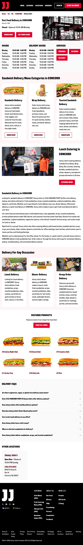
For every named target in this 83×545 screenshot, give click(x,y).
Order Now (8, 35)
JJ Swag (61, 503)
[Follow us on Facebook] (6, 504)
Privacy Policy (22, 533)
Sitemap (78, 531)
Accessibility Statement (41, 533)
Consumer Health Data (69, 533)
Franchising (50, 507)
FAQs (48, 503)
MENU (22, 5)
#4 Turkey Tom (7, 373)
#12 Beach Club (35, 352)
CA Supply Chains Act (51, 533)
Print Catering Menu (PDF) (39, 503)
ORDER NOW (65, 135)
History (48, 499)
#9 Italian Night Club (10, 352)
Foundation (50, 515)
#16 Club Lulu (34, 373)
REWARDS (48, 5)
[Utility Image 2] (17, 508)
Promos (61, 495)
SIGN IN (59, 5)
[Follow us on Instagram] (10, 504)
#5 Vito (59, 373)
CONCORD (18, 14)
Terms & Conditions (5, 533)
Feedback (49, 519)
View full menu (42, 325)
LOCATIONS (39, 5)
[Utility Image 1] (6, 508)
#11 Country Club (62, 352)
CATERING (29, 5)
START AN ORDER (73, 5)
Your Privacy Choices (31, 533)
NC (12, 14)
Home (4, 14)
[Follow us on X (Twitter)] (3, 504)
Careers (49, 511)
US (9, 14)
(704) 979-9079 (10, 467)
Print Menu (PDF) (38, 497)
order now (38, 135)
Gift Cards (62, 499)
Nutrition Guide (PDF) (38, 517)
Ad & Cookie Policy (13, 534)
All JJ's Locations (60, 533)
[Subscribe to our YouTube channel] (13, 504)
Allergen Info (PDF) (38, 510)
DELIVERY (62, 58)
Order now (11, 135)
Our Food (49, 495)
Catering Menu (67, 182)
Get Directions (24, 35)
